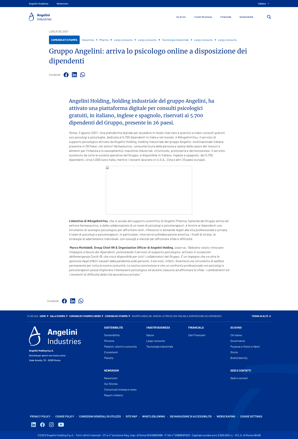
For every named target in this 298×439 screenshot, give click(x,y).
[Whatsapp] (82, 74)
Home (43, 316)
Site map (131, 416)
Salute (150, 335)
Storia (234, 352)
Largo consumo (123, 39)
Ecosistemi (111, 352)
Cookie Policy (64, 416)
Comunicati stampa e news (85, 316)
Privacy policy (40, 416)
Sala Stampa (57, 316)
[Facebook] (65, 74)
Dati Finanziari (196, 335)
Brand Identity (238, 357)
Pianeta (108, 357)
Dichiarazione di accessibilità (191, 416)
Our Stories (111, 383)
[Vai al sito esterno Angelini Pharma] (55, 336)
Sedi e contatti (239, 378)
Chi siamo (236, 335)
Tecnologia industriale (175, 39)
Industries (88, 39)
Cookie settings (251, 416)
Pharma (103, 39)
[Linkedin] (74, 74)
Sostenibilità (112, 335)
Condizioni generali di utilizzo (100, 416)
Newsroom (110, 378)
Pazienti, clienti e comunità (120, 346)
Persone (109, 340)
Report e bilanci (113, 395)
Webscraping (226, 416)
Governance (237, 340)
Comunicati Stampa (64, 41)
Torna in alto (260, 316)
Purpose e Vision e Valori (245, 346)
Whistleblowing (153, 416)
